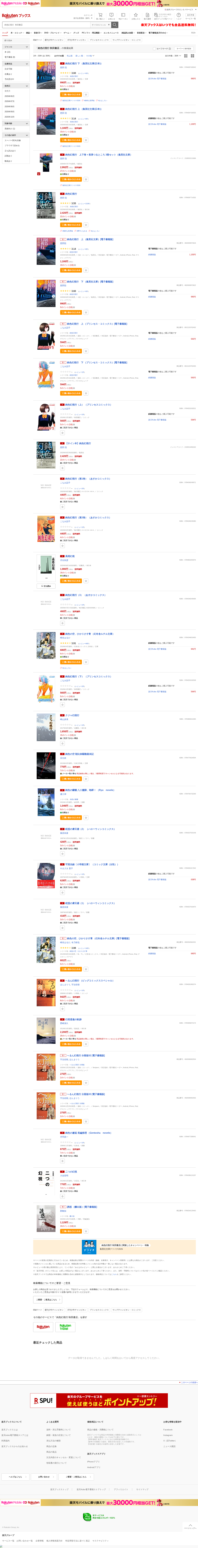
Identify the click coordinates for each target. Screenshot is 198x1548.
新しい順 (79, 56)
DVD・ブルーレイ (52, 33)
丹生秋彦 (64, 560)
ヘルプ (178, 19)
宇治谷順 (75, 984)
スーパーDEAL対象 (13, 140)
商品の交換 (51, 1446)
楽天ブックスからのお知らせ (14, 1446)
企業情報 (40, 1541)
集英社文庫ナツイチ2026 (71, 100)
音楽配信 (141, 33)
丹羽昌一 (64, 1137)
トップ (5, 33)
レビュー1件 (79, 372)
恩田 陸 (63, 67)
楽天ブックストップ (59, 1489)
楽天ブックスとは (9, 1429)
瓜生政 (63, 758)
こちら (114, 1274)
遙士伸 (63, 794)
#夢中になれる (82, 231)
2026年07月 (9, 101)
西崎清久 (64, 1023)
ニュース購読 (169, 1446)
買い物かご (100, 19)
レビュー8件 (83, 119)
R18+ (193, 33)
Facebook (167, 1429)
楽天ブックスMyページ (163, 19)
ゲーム (66, 33)
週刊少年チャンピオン (54, 40)
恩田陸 (63, 243)
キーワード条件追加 (184, 48)
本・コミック (16, 33)
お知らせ (111, 19)
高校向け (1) (10, 129)
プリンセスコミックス (99, 40)
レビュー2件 (79, 488)
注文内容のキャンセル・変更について (63, 1457)
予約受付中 (9, 79)
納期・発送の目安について (58, 1435)
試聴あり (8, 156)
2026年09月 (9, 112)
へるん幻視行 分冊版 (77, 1065)
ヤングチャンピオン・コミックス (126, 40)
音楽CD (37, 33)
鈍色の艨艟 (74, 799)
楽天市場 (190, 15)
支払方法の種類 (53, 1441)
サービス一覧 (190, 19)
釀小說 (72, 1216)
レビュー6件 (83, 73)
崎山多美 (64, 719)
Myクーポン (123, 19)
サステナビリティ (100, 1541)
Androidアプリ (93, 1467)
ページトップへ (190, 1528)
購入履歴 (147, 19)
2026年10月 (9, 117)
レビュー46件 (84, 643)
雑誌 (28, 33)
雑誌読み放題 (127, 33)
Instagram (168, 1435)
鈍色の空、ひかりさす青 (78, 951)
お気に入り (136, 19)
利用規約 (5, 1441)
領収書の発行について (56, 1463)
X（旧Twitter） (170, 1441)
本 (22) (7, 52)
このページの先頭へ (189, 1382)
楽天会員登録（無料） (82, 18)
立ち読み (47, 586)
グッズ (76, 33)
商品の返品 (51, 1452)
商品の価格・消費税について (100, 1429)
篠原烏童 (64, 833)
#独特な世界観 (89, 100)
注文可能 (8, 69)
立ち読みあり (10, 151)
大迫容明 (64, 1175)
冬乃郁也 (75, 942)
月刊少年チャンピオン (76, 40)
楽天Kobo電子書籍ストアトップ (91, 1489)
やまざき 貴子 (66, 868)
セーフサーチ (162, 49)
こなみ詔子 (65, 327)
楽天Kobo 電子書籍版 (157, 79)
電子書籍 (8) (10, 57)
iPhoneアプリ (93, 1461)
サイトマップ (142, 1489)
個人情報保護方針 (54, 1541)
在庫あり (8, 74)
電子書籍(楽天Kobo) (157, 33)
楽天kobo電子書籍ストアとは (14, 1435)
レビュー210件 (84, 203)
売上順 (69, 56)
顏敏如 (63, 1211)
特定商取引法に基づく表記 (77, 1541)
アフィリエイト (121, 1489)
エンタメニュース (111, 33)
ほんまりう (65, 984)
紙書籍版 (152, 254)
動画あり (8, 161)
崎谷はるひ (65, 638)
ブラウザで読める (12, 145)
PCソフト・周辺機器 (91, 33)
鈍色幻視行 (74, 76)
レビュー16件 (84, 948)
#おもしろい (102, 100)
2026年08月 (9, 106)
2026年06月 (9, 96)
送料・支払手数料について (58, 1429)
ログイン (87, 15)
